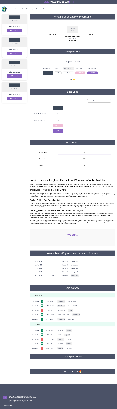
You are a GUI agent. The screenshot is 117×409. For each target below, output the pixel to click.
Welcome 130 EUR (58, 131)
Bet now (80, 72)
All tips (17, 9)
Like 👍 (72, 79)
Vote (84, 152)
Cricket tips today (27, 9)
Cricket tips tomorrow (42, 9)
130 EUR (92, 72)
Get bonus (14, 30)
